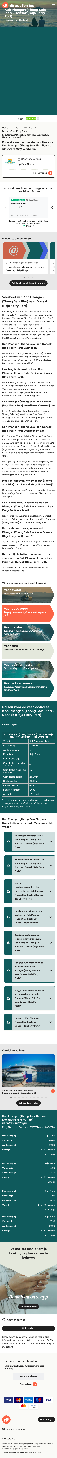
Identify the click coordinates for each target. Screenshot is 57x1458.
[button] (29, 842)
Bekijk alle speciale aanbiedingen (28, 283)
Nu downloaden (28, 1306)
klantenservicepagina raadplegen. (15, 1449)
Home (5, 128)
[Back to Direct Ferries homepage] (18, 5)
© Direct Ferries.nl (9, 1439)
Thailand (28, 128)
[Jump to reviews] (28, 118)
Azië (16, 128)
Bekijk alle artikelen (28, 1103)
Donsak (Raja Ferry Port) (14, 131)
